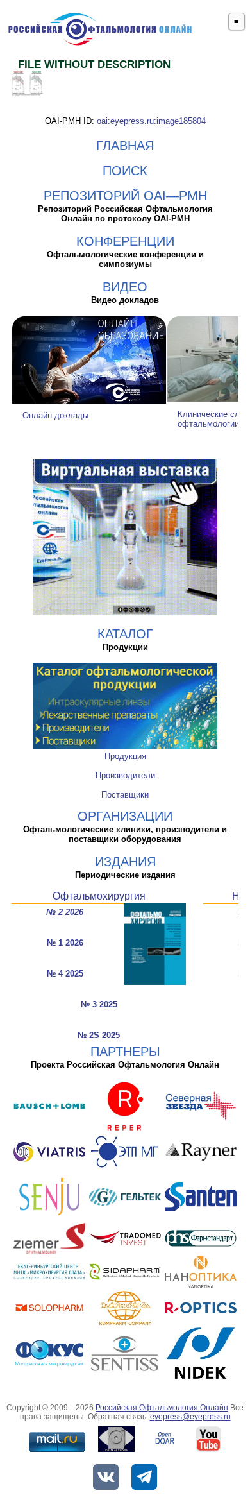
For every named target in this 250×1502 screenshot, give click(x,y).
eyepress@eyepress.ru (190, 1416)
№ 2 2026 (64, 912)
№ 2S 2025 (99, 1035)
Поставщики (125, 794)
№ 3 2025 (99, 1004)
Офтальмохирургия (99, 896)
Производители (125, 775)
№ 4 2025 (65, 973)
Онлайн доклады (55, 415)
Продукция (125, 756)
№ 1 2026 (65, 943)
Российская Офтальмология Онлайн (162, 1407)
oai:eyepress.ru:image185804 (151, 121)
